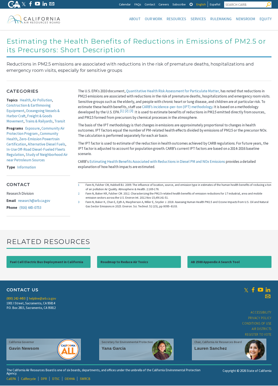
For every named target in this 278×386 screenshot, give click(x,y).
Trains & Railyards (39, 121)
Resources (176, 18)
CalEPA (11, 379)
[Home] (34, 18)
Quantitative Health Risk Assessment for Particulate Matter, (173, 91)
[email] (268, 296)
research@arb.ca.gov (34, 200)
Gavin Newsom (24, 348)
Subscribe (179, 4)
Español (215, 4)
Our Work (153, 18)
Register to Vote (258, 334)
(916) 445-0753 (30, 207)
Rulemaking (221, 18)
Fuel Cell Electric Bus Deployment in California (46, 262)
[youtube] (260, 290)
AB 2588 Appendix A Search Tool (215, 262)
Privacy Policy (260, 318)
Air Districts (261, 329)
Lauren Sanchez (210, 348)
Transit (59, 121)
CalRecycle (28, 379)
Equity (265, 18)
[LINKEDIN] (44, 3)
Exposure (32, 128)
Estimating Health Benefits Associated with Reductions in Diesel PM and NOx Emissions (157, 161)
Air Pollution (42, 100)
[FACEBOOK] (30, 3)
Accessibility (261, 312)
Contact (150, 4)
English (201, 4)
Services (198, 18)
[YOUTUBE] (37, 3)
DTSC (56, 379)
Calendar (125, 4)
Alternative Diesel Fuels (46, 144)
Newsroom (245, 18)
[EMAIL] (52, 3)
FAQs (137, 4)
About (135, 18)
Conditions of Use (256, 323)
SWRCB (85, 379)
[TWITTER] (24, 3)
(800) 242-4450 (16, 298)
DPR (44, 379)
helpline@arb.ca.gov (42, 298)
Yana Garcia (114, 348)
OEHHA (70, 379)
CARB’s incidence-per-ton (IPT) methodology (177, 106)
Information (26, 167)
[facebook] (253, 290)
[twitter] (246, 290)
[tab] (191, 4)
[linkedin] (268, 290)
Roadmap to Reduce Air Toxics (124, 262)
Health (25, 100)
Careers (164, 4)
